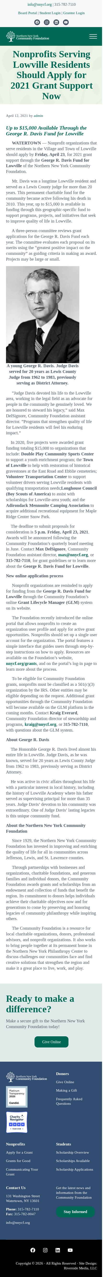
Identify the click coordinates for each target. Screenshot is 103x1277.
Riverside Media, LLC (80, 1268)
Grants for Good (18, 1161)
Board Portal (27, 13)
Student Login (51, 13)
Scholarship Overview (72, 1152)
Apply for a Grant (19, 1152)
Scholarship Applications (74, 1169)
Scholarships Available (73, 1161)
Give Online (51, 1042)
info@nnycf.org (40, 4)
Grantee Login (74, 13)
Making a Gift (66, 1090)
